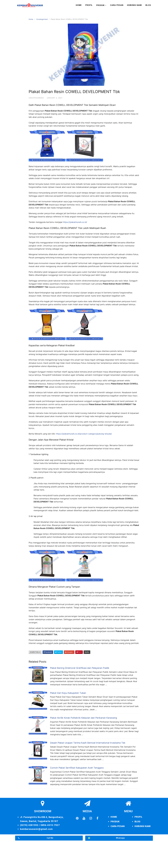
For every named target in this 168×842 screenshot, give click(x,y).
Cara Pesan (116, 5)
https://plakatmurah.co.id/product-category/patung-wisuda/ (84, 434)
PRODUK (115, 821)
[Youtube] (84, 818)
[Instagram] (91, 818)
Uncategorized (42, 19)
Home (79, 5)
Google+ (70, 652)
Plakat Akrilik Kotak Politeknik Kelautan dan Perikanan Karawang (83, 717)
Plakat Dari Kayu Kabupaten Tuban (68, 693)
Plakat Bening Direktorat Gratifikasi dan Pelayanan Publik (79, 668)
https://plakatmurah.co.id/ (75, 222)
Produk (100, 5)
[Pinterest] (77, 818)
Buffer (87, 652)
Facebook (48, 652)
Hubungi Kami (134, 5)
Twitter (59, 652)
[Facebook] (97, 818)
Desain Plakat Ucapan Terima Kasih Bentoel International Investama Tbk (87, 742)
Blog (148, 5)
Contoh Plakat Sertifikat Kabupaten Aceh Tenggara (77, 767)
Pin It (80, 652)
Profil (89, 5)
